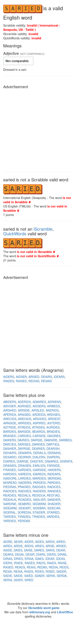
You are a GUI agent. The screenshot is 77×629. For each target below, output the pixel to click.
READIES (9, 495)
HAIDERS (54, 470)
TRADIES (38, 516)
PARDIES (53, 482)
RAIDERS (39, 491)
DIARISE (22, 461)
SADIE (7, 576)
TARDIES (9, 516)
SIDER (18, 580)
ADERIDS (24, 402)
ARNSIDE (9, 423)
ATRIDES (38, 427)
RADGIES (39, 487)
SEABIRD (24, 504)
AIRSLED (37, 410)
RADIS (40, 563)
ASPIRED (39, 423)
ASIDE (7, 550)
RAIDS (51, 563)
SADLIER (39, 499)
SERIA (7, 580)
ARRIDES (24, 423)
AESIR (18, 542)
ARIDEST (54, 419)
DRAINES (9, 465)
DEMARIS (24, 453)
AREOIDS (24, 419)
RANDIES (54, 491)
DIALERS (39, 457)
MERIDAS (54, 478)
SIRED (28, 580)
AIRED (60, 542)
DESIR (29, 554)
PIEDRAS (9, 487)
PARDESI (39, 482)
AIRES (7, 546)
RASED (8, 567)
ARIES (39, 546)
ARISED (33, 377)
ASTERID (53, 423)
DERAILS (39, 453)
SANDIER (53, 499)
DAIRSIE (36, 440)
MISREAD (10, 482)
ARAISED (24, 414)
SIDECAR (53, 508)
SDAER (39, 576)
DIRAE (62, 554)
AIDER (28, 542)
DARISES (24, 444)
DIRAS (7, 559)
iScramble (43, 229)
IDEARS (59, 377)
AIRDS (50, 542)
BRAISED (9, 436)
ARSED (61, 546)
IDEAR (49, 559)
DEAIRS (46, 377)
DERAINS (54, 453)
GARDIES (24, 470)
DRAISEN (24, 465)
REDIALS (24, 495)
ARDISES (53, 414)
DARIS (50, 550)
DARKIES (38, 444)
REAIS (31, 567)
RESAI (7, 571)
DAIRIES (23, 440)
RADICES (53, 487)
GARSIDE (39, 470)
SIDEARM (10, 508)
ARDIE (18, 546)
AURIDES (52, 427)
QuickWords (14, 233)
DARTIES (52, 444)
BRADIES (53, 431)
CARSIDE (39, 436)
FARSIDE (53, 465)
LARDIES (24, 478)
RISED (50, 571)
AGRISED (24, 406)
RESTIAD (53, 495)
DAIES (18, 550)
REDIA (53, 567)
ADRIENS (54, 402)
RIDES (39, 571)
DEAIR (60, 550)
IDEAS (60, 559)
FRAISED (9, 470)
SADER (61, 571)
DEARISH (52, 448)
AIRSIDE (24, 410)
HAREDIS (24, 474)
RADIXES (24, 491)
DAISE (28, 550)
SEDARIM (39, 504)
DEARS (8, 554)
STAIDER (39, 512)
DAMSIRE (50, 440)
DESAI (19, 554)
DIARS (40, 554)
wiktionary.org (39, 612)
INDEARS (53, 474)
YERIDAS (24, 521)
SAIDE (18, 576)
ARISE (50, 546)
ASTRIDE (9, 427)
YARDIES (9, 521)
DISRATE (66, 461)
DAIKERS (9, 440)
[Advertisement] (38, 129)
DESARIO (9, 457)
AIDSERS (39, 406)
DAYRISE (24, 448)
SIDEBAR (39, 508)
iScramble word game (43, 608)
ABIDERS (9, 402)
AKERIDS (52, 410)
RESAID (46, 381)
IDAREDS (39, 474)
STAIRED (53, 512)
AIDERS (8, 377)
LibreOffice (65, 612)
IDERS (7, 563)
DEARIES (38, 448)
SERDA (62, 576)
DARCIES (9, 444)
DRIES (18, 559)
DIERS (51, 554)
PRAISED (24, 487)
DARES (39, 550)
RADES (30, 563)
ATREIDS (24, 427)
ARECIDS (9, 419)
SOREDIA (24, 512)
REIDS (63, 567)
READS (20, 567)
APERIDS (9, 414)
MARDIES (39, 478)
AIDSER (21, 377)
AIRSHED (9, 410)
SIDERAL (9, 512)
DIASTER (36, 461)
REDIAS (33, 381)
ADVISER (9, 406)
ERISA (29, 559)
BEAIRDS (38, 431)
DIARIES (9, 461)
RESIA (18, 571)
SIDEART (24, 508)
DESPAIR (24, 457)
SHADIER (54, 504)
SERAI (50, 576)
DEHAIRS (9, 453)
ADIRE (7, 542)
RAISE (62, 563)
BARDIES (9, 431)
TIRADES (24, 516)
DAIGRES (53, 436)
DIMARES (51, 461)
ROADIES (24, 499)
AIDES (39, 542)
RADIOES (9, 491)
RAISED (21, 381)
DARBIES (65, 440)
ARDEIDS (38, 414)
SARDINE (9, 504)
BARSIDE (24, 431)
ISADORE (9, 478)
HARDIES (9, 474)
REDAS (42, 567)
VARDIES (53, 516)
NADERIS (24, 482)
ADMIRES (39, 402)
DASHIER (9, 448)
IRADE (18, 563)
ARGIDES (39, 419)
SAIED (28, 576)
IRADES (8, 381)
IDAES (39, 559)
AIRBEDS (53, 406)
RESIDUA (38, 495)
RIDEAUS (9, 499)
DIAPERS (53, 457)
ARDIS (28, 546)
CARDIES (24, 436)
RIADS (28, 571)
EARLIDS (39, 465)
